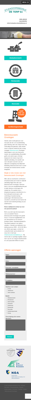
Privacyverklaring (14, 387)
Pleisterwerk (11, 299)
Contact (25, 389)
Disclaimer (14, 389)
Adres (8, 261)
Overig (9, 313)
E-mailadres (9, 280)
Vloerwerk (10, 303)
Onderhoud (10, 305)
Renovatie (10, 309)
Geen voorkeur (11, 292)
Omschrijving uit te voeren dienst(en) (13, 317)
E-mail (9, 288)
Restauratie (10, 307)
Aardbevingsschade (12, 311)
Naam (8, 254)
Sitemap (20, 389)
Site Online (6, 387)
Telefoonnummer (11, 274)
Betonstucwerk (14, 150)
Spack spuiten (11, 301)
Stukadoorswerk (11, 298)
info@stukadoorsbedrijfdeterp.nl (17, 23)
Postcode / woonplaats (12, 267)
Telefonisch (10, 290)
